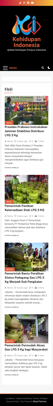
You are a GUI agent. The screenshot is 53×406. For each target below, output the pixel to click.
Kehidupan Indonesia (27, 42)
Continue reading (11, 167)
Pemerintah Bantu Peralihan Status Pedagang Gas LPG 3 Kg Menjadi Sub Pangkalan (24, 277)
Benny (10, 141)
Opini (9, 123)
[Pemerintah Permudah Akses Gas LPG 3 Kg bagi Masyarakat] (26, 328)
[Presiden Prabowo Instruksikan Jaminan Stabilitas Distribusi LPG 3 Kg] (26, 110)
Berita (9, 269)
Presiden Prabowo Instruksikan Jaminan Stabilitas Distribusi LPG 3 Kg (26, 131)
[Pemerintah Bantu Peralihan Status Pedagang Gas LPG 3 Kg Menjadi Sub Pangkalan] (26, 257)
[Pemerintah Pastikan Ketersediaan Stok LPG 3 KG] (26, 189)
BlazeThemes (39, 401)
